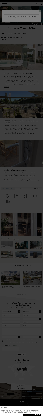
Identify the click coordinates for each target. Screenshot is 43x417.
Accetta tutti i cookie (28, 414)
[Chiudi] (41, 407)
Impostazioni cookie (6, 414)
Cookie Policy (29, 412)
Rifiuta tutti (37, 414)
